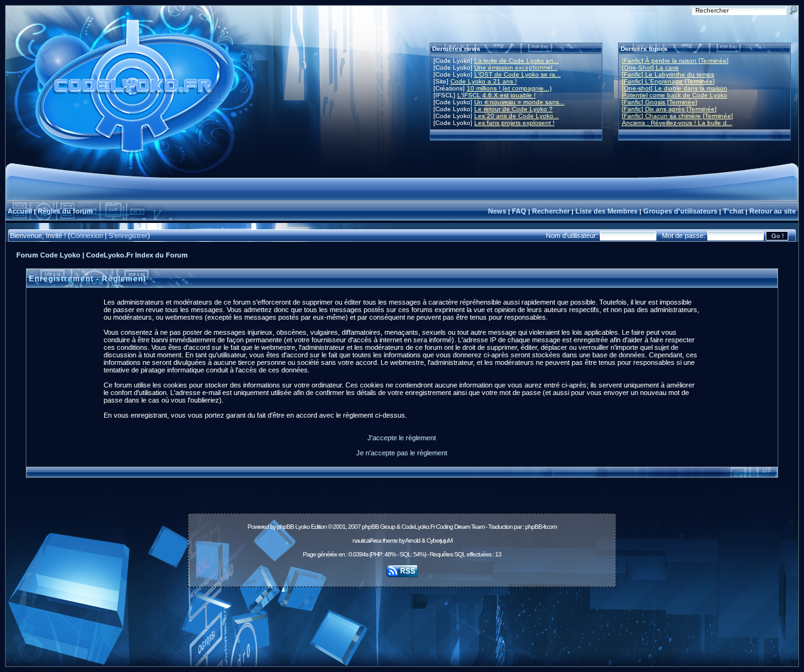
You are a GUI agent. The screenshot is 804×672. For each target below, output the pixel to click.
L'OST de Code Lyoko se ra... (517, 74)
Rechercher (551, 211)
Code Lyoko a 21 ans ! (483, 81)
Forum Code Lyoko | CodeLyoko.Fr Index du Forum (102, 255)
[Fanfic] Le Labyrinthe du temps (668, 74)
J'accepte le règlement (401, 438)
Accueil (20, 211)
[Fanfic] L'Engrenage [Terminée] (668, 81)
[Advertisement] (402, 620)
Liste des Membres (606, 211)
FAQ (519, 211)
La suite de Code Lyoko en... (516, 60)
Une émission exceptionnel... (516, 67)
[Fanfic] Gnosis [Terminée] (659, 102)
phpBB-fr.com (541, 526)
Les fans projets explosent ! (514, 122)
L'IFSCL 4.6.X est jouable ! (496, 95)
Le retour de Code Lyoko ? (513, 109)
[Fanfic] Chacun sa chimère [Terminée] (677, 115)
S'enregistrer (128, 235)
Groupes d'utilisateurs (680, 211)
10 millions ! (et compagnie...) (509, 88)
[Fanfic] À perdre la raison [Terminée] (675, 60)
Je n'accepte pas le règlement (401, 453)
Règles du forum (65, 211)
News (497, 211)
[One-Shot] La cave (650, 67)
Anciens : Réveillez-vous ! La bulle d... (677, 122)
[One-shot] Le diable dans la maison (674, 88)
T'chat (733, 211)
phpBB (285, 526)
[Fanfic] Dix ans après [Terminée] (669, 109)
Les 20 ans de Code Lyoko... (516, 115)
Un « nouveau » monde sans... (519, 102)
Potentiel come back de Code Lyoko (674, 95)
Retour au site (772, 211)
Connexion (86, 235)
